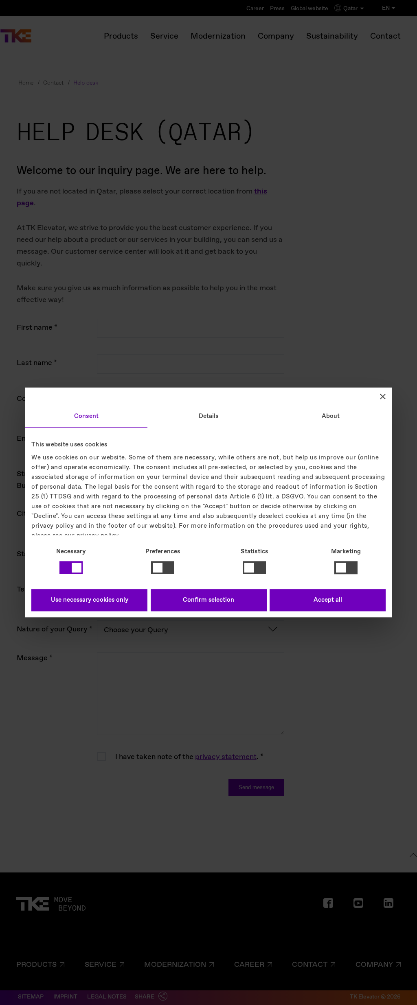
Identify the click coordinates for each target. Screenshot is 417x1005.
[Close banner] (383, 396)
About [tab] (331, 416)
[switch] (162, 567)
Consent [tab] (86, 416)
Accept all (328, 600)
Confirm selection (208, 600)
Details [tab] (209, 416)
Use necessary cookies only (89, 600)
